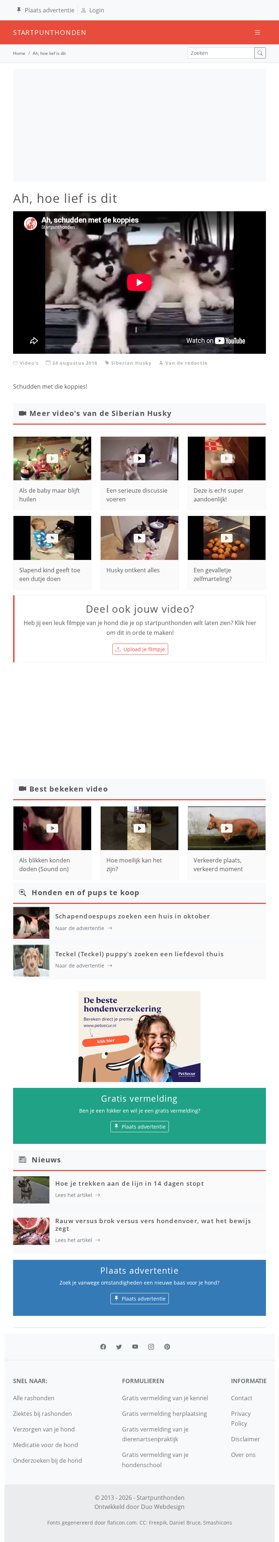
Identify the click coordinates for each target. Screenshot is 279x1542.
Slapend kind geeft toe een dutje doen (49, 574)
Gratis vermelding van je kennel (165, 1398)
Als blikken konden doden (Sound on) (44, 864)
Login (96, 10)
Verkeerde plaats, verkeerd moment (218, 864)
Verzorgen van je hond (44, 1429)
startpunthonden (19, 32)
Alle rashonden (33, 1398)
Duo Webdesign (163, 1507)
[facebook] (103, 1347)
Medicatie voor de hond (45, 1445)
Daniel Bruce (185, 1522)
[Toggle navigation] (257, 32)
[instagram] (151, 1347)
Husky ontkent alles (133, 570)
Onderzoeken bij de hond (47, 1461)
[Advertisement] (139, 125)
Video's (29, 363)
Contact (241, 1398)
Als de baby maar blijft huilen (49, 494)
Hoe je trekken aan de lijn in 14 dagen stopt (129, 1183)
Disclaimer (245, 1439)
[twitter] (119, 1347)
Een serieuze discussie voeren (136, 494)
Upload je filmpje (144, 649)
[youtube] (135, 1347)
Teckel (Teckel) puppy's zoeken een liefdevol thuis (139, 954)
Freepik (158, 1522)
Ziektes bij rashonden (42, 1414)
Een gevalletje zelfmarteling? (213, 574)
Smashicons (217, 1522)
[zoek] (260, 53)
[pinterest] (167, 1347)
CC (143, 1522)
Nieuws (46, 1160)
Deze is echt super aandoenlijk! (219, 494)
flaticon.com (122, 1522)
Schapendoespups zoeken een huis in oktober (132, 916)
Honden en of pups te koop (86, 892)
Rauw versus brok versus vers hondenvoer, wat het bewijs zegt (153, 1224)
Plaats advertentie (49, 10)
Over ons (243, 1455)
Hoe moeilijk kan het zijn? (134, 864)
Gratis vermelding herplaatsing (164, 1414)
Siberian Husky (131, 363)
